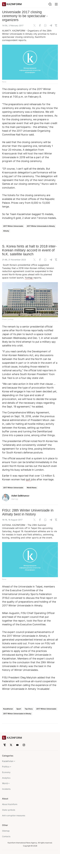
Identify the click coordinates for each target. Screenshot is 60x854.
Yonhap (29, 277)
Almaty (6, 231)
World (5, 783)
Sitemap (6, 831)
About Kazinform (9, 804)
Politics (5, 766)
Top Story (29, 709)
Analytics (6, 778)
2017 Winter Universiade (13, 226)
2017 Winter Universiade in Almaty (41, 226)
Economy (6, 772)
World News (32, 488)
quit (28, 479)
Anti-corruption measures (13, 815)
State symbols (8, 810)
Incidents (6, 789)
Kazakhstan (8, 709)
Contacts (6, 836)
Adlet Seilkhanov (20, 496)
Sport (18, 709)
